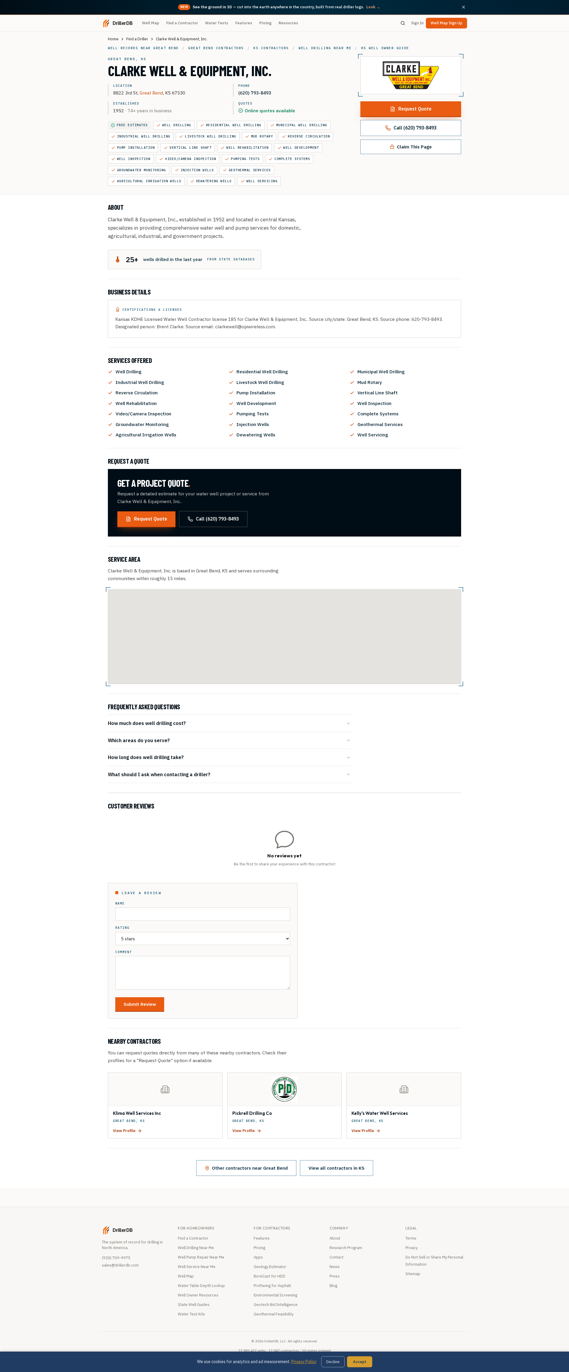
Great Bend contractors (216, 48)
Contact (336, 1257)
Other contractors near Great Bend (250, 1168)
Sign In (417, 22)
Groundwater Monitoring (141, 170)
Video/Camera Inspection (190, 159)
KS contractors (271, 48)
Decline (333, 1361)
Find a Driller (137, 38)
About (335, 1238)
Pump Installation (136, 147)
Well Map (150, 22)
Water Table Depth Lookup (201, 1285)
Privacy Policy (304, 1361)
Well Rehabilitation (247, 147)
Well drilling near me (324, 48)
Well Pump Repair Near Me (201, 1257)
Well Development (301, 147)
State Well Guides (194, 1304)
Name (120, 903)
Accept (359, 1361)
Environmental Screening (275, 1295)
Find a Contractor (182, 22)
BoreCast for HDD (269, 1276)
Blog (333, 1285)
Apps (258, 1257)
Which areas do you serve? (139, 740)
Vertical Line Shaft (191, 147)
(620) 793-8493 (254, 93)
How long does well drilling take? (146, 757)
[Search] (403, 23)
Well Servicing (262, 181)
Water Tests (216, 22)
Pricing (265, 22)
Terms (410, 1238)
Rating (122, 928)
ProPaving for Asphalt (272, 1285)
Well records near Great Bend (143, 48)
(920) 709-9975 (116, 1257)
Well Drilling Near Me (196, 1247)
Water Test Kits (191, 1314)
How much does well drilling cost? (147, 723)
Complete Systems (292, 159)
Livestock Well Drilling (210, 136)
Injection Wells (197, 170)
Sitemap (412, 1273)
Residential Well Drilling (233, 125)
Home (113, 38)
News (335, 1266)
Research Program (346, 1247)
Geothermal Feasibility (273, 1314)
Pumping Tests (245, 159)
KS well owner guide (385, 48)
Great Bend (151, 93)
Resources (288, 22)
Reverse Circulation (309, 136)
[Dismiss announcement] (463, 7)
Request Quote (414, 109)
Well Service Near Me (196, 1266)
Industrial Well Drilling (143, 136)
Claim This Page (414, 147)
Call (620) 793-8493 (415, 128)
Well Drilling (176, 125)
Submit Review (140, 1004)
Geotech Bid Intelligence (276, 1304)
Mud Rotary (262, 136)
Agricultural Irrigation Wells (149, 181)
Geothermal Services (250, 170)
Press (335, 1276)
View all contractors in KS (337, 1168)
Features (243, 22)
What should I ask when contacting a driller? (159, 774)
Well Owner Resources (198, 1295)
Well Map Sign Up (446, 22)
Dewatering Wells (214, 181)
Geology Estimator (270, 1266)
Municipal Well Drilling (301, 125)
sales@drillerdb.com (120, 1265)
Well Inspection (133, 159)
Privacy (411, 1247)
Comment (123, 952)
